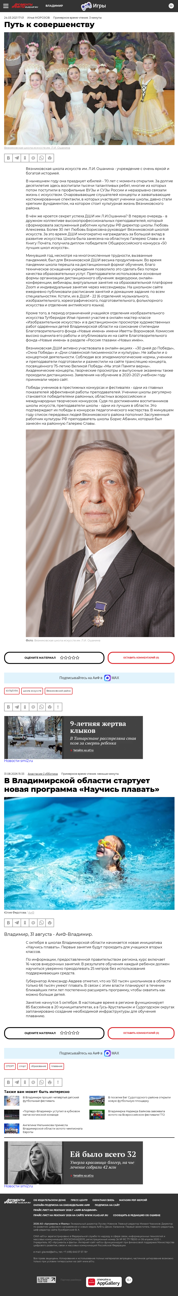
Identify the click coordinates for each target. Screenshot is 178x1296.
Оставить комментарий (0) (141, 657)
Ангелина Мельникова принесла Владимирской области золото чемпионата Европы (52, 1128)
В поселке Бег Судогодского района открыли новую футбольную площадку (139, 1099)
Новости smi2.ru (18, 761)
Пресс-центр (79, 1200)
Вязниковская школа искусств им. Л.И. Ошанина (37, 147)
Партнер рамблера (71, 1279)
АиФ (31, 912)
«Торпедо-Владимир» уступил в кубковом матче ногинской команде (51, 1113)
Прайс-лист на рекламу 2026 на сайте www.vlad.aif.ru (70, 1215)
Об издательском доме (49, 1200)
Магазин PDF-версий (133, 1200)
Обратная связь (103, 1200)
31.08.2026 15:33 (14, 773)
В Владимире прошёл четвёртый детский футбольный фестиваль (51, 1099)
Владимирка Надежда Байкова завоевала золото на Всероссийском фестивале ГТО (136, 1113)
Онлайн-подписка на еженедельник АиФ (61, 1205)
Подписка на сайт (107, 1205)
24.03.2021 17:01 (14, 17)
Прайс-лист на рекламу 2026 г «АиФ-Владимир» (65, 1210)
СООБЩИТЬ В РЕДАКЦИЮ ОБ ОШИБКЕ (136, 1215)
